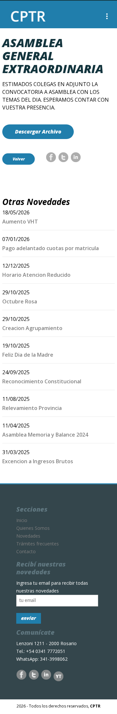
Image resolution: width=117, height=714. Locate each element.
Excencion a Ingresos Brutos (37, 461)
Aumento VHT (20, 221)
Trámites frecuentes (37, 544)
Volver (19, 159)
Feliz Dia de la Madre (27, 354)
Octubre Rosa (19, 301)
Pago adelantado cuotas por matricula (50, 248)
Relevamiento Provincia (32, 408)
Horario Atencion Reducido (36, 274)
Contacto (26, 551)
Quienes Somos (33, 528)
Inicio (21, 520)
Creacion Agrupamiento (32, 328)
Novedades (28, 536)
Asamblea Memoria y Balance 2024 (45, 434)
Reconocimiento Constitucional (41, 381)
